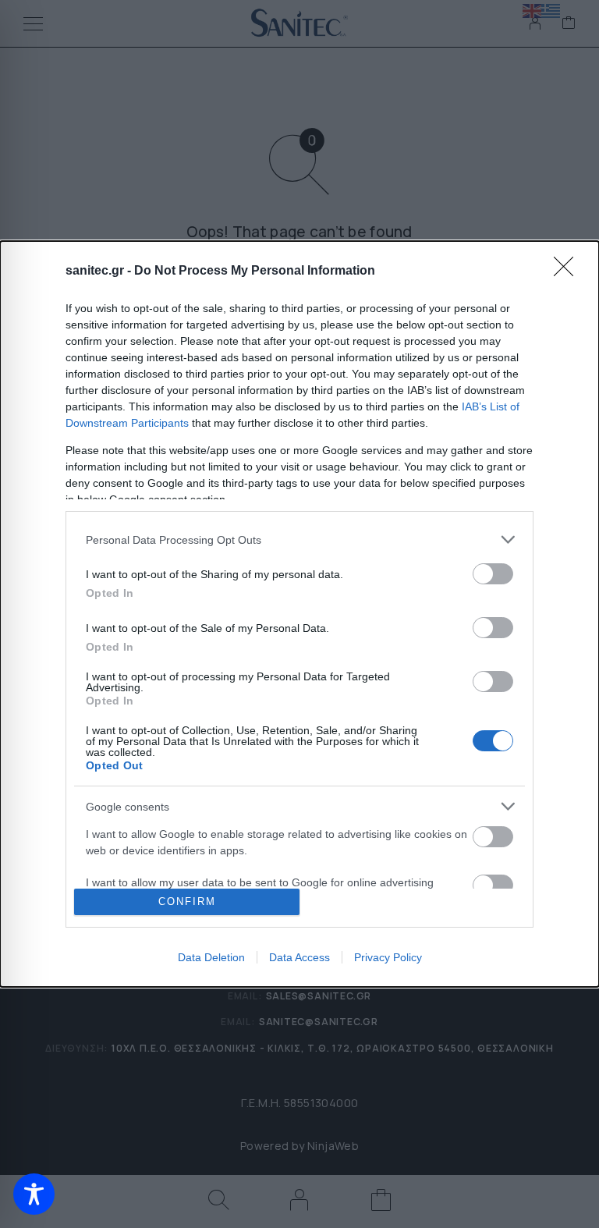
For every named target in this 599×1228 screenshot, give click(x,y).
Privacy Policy (388, 957)
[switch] (493, 573)
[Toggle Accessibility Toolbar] (34, 1194)
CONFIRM (187, 901)
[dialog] (299, 613)
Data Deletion (211, 957)
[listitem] (299, 539)
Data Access (299, 957)
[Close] (568, 271)
